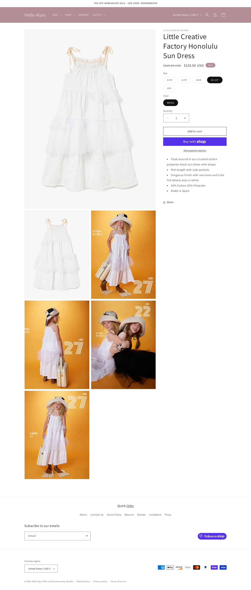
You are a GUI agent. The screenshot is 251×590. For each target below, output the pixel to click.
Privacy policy (100, 581)
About (83, 514)
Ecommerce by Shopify (62, 581)
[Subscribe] (86, 535)
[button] (57, 15)
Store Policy (114, 514)
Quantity (167, 110)
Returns (129, 514)
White (170, 102)
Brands (141, 514)
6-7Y (186, 80)
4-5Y (171, 80)
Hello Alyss (37, 581)
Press (168, 514)
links (130, 506)
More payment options (195, 150)
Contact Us (97, 514)
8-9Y (200, 80)
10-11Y (215, 80)
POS (45, 581)
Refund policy (83, 581)
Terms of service (118, 581)
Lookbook (155, 514)
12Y (171, 89)
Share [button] (170, 202)
